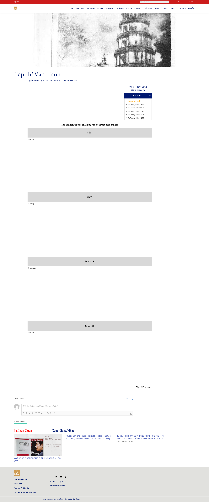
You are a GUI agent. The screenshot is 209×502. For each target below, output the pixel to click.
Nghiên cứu (109, 8)
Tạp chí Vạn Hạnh (134, 101)
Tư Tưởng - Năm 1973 (136, 115)
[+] (54, 413)
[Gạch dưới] (29, 413)
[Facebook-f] (52, 477)
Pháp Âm (191, 8)
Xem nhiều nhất (63, 430)
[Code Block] (44, 413)
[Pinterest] (65, 477)
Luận (82, 8)
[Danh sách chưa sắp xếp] (38, 413)
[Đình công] (32, 413)
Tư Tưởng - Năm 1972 (136, 111)
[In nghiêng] (26, 413)
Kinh (72, 8)
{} (51, 413)
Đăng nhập (129, 399)
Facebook (178, 2)
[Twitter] (56, 477)
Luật (77, 8)
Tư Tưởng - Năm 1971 (136, 108)
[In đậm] (23, 413)
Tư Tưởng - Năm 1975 (136, 118)
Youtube (191, 2)
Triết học (129, 8)
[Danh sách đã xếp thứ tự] (35, 413)
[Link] (48, 413)
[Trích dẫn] (41, 413)
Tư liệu (172, 8)
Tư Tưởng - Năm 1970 (136, 104)
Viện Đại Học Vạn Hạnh (42, 80)
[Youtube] (61, 477)
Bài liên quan (23, 430)
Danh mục (137, 96)
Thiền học (120, 8)
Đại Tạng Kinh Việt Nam (95, 8)
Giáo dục (137, 8)
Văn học (181, 8)
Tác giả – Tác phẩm (160, 8)
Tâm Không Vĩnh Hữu (126, 441)
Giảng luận (148, 8)
